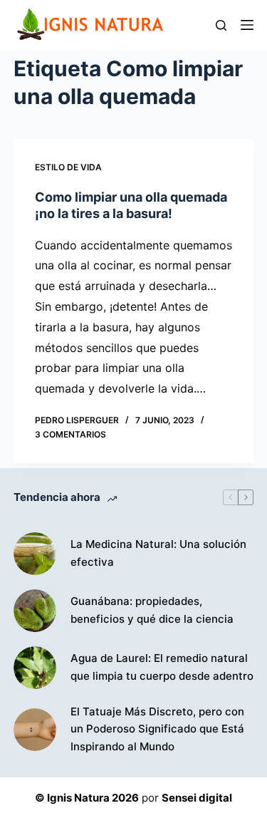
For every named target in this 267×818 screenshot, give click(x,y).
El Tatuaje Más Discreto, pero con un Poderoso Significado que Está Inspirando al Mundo (157, 729)
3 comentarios (70, 434)
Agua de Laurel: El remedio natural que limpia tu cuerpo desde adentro (161, 667)
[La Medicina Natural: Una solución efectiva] (35, 553)
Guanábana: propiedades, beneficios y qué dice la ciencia (152, 610)
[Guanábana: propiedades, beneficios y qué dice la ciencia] (35, 610)
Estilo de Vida (68, 167)
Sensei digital (197, 797)
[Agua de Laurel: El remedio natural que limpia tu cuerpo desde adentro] (35, 667)
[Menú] (247, 25)
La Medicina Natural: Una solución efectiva (158, 553)
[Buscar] (221, 25)
